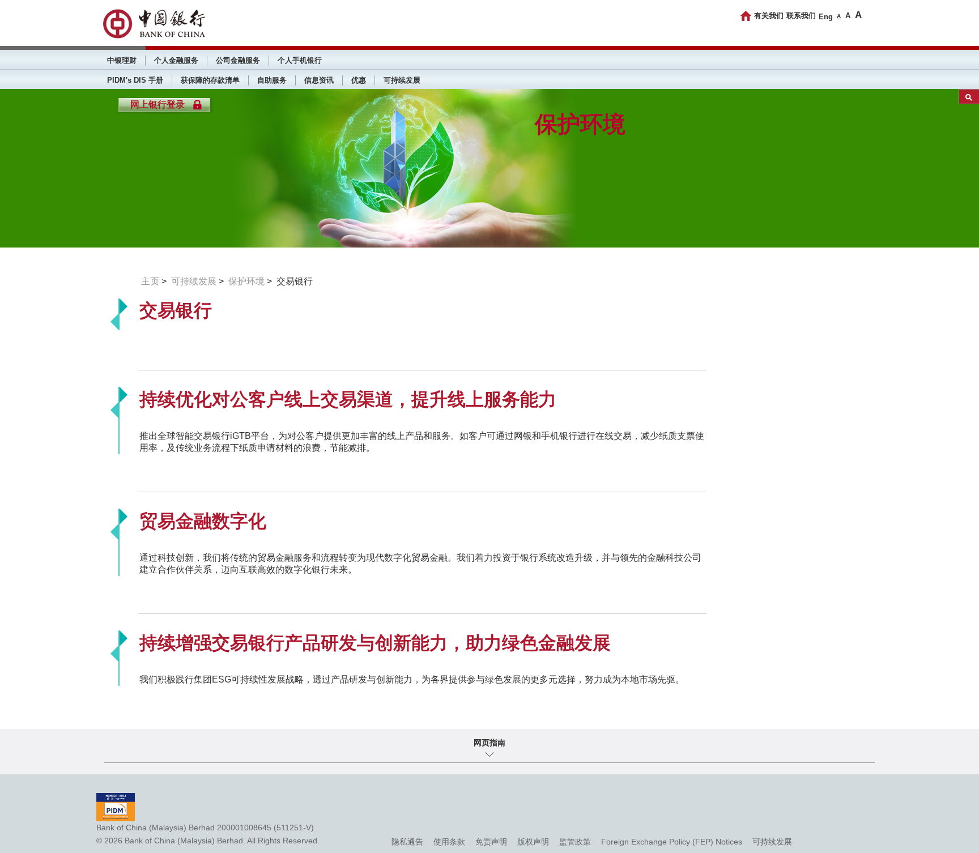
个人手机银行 (300, 60)
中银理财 (122, 60)
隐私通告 (407, 841)
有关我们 (769, 15)
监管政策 (575, 841)
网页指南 (489, 742)
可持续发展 (402, 80)
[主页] (745, 16)
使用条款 (449, 841)
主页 (150, 281)
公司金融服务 (238, 60)
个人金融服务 (176, 60)
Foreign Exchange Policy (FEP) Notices (671, 841)
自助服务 (272, 80)
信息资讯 (319, 80)
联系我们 (801, 15)
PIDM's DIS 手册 (135, 80)
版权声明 (533, 841)
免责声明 (491, 841)
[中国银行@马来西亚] (153, 24)
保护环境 (246, 281)
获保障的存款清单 (210, 80)
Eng (826, 16)
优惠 (358, 80)
